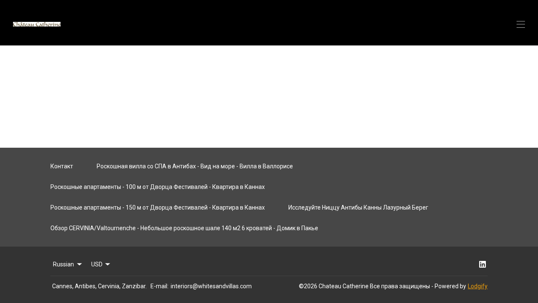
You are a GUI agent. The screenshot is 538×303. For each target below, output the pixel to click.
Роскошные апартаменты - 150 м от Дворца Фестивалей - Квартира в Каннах (157, 207)
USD (97, 264)
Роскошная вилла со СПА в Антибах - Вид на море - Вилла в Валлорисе (195, 166)
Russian (63, 264)
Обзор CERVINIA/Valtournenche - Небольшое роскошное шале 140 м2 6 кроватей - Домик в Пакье (184, 228)
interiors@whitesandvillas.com (211, 286)
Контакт (61, 166)
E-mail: (159, 286)
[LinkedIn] (482, 264)
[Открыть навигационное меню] (521, 24)
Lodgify (478, 286)
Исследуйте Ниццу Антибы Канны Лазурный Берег (358, 207)
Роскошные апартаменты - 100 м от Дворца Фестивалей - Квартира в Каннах (157, 186)
